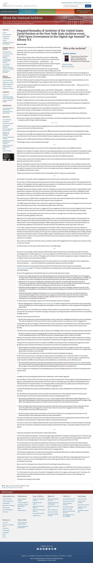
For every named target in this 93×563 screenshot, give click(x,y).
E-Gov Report (6, 64)
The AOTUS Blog (67, 64)
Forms (4, 537)
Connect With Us (47, 546)
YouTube (49, 549)
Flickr (55, 549)
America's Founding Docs (8, 525)
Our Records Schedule (6, 126)
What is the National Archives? (53, 499)
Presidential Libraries (38, 513)
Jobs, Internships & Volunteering (8, 108)
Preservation (6, 507)
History (5, 40)
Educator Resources (46, 11)
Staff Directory (37, 515)
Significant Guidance (8, 88)
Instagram (44, 549)
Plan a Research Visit (68, 501)
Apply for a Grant (67, 509)
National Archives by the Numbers (8, 43)
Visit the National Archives (67, 504)
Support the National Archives (8, 137)
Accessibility (31, 556)
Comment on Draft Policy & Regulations (8, 97)
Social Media (6, 530)
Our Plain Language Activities (53, 514)
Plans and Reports (53, 510)
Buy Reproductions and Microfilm (23, 526)
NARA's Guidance (7, 86)
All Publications (22, 510)
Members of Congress (9, 505)
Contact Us (87, 3)
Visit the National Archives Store (22, 523)
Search (88, 6)
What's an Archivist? (68, 66)
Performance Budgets (6, 56)
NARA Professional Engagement (8, 146)
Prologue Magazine (23, 502)
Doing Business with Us (53, 506)
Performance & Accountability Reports (7, 60)
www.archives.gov (22, 268)
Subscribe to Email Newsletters (23, 505)
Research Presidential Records (69, 511)
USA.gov (69, 556)
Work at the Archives (83, 505)
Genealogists (6, 503)
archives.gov (49, 293)
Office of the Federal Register (38, 506)
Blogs (19, 508)
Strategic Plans (7, 52)
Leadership (6, 38)
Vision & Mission (7, 34)
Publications (6, 121)
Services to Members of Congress (6, 134)
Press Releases (7, 119)
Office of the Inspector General (39, 510)
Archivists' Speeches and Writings (21, 21)
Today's (22, 499)
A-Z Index (5, 522)
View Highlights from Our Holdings (68, 515)
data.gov (78, 362)
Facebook (38, 549)
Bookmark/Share (78, 3)
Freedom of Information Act (51, 556)
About (8, 21)
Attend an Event (82, 499)
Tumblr (46, 549)
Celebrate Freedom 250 (83, 511)
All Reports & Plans (6, 71)
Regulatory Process (8, 82)
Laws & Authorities (8, 80)
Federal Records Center (37, 503)
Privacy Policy (39, 556)
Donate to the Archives (81, 501)
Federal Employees (8, 501)
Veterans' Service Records (28, 11)
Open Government (53, 512)
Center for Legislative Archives (39, 499)
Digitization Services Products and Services (8, 142)
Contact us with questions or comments (12, 487)
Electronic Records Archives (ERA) (8, 129)
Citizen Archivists (66, 3)
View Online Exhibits (68, 507)
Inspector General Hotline (8, 100)
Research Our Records (9, 11)
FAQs (4, 149)
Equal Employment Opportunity (8, 112)
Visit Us (65, 11)
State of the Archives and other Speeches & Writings (8, 67)
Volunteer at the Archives (82, 507)
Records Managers (8, 510)
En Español (5, 532)
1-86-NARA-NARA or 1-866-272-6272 (46, 560)
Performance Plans (8, 54)
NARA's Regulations (8, 84)
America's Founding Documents (84, 11)
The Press (5, 512)
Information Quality (8, 123)
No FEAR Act (63, 556)
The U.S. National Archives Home (19, 4)
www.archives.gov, (47, 303)
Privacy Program (7, 151)
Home (4, 21)
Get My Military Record (69, 499)
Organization (6, 36)
